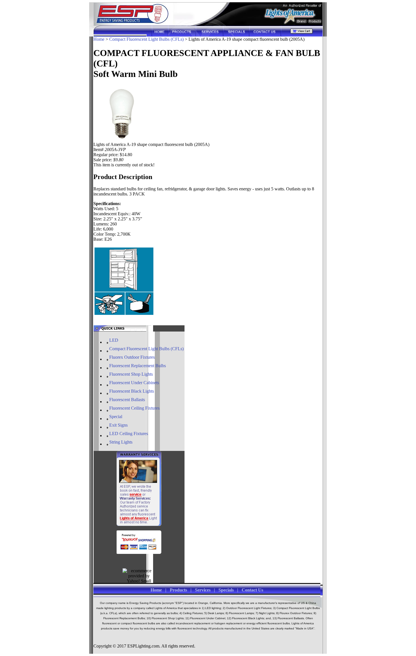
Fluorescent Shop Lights (131, 374)
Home (98, 39)
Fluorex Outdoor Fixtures (132, 357)
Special (115, 416)
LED (113, 340)
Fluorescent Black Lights (131, 391)
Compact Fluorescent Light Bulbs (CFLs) (146, 39)
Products (178, 590)
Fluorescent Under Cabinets (134, 382)
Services (203, 590)
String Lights (120, 442)
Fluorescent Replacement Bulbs (137, 365)
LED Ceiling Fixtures (128, 433)
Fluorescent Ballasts (127, 399)
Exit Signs (118, 425)
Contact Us (252, 590)
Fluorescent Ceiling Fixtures (134, 408)
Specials (226, 590)
